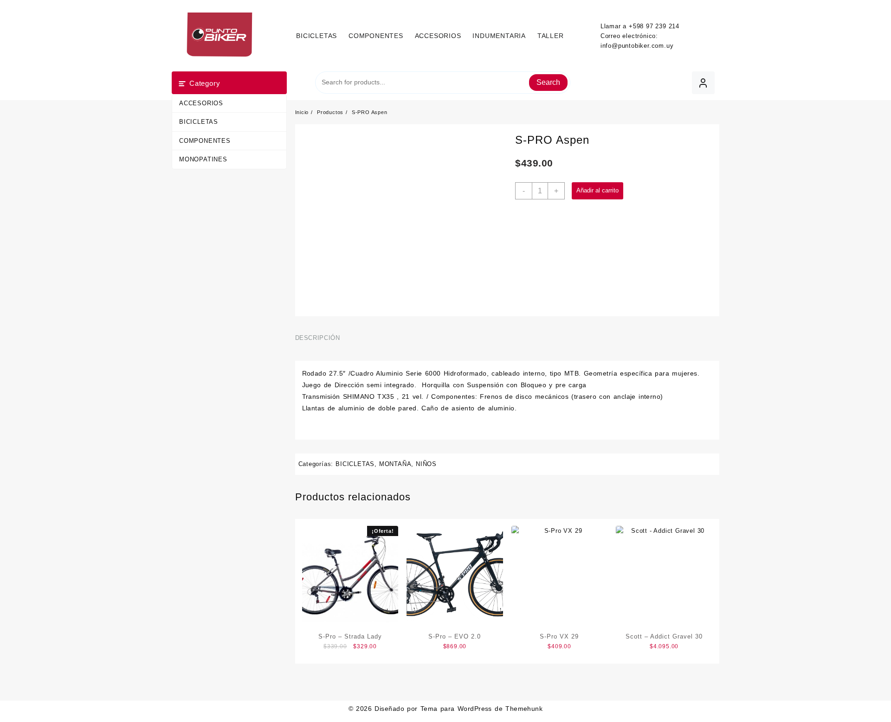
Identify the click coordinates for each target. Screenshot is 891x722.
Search (548, 82)
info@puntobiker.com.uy (637, 45)
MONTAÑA (395, 463)
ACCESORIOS (201, 103)
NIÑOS (426, 463)
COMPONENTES (205, 140)
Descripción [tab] (317, 337)
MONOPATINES (203, 159)
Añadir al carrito (597, 190)
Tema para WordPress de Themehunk (481, 708)
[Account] (703, 82)
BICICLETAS (198, 121)
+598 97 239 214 (654, 26)
